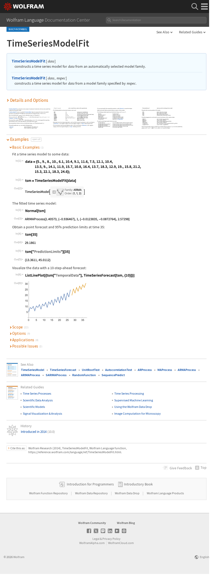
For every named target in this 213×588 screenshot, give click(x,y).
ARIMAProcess (30, 375)
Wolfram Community (92, 523)
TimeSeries (11, 118)
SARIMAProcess (56, 375)
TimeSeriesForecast (63, 370)
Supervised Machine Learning (133, 400)
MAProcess (164, 370)
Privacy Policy (111, 539)
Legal (95, 539)
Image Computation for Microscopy (137, 413)
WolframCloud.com (121, 543)
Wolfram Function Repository (48, 493)
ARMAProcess (187, 370)
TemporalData (18, 118)
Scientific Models (34, 407)
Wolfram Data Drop (127, 493)
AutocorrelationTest (118, 370)
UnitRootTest (90, 370)
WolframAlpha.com (92, 543)
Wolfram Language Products (165, 493)
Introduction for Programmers (90, 484)
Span (83, 123)
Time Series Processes (37, 393)
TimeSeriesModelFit (28, 61)
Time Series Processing (129, 393)
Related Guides (190, 32)
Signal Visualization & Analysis (42, 413)
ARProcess (145, 370)
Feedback (181, 468)
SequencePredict (113, 375)
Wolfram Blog (126, 523)
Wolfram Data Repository (91, 493)
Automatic (12, 127)
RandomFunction (84, 375)
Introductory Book (138, 484)
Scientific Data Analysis (38, 400)
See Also (162, 32)
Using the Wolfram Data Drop (133, 407)
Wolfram (18, 557)
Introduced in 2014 (38, 431)
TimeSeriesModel (28, 112)
